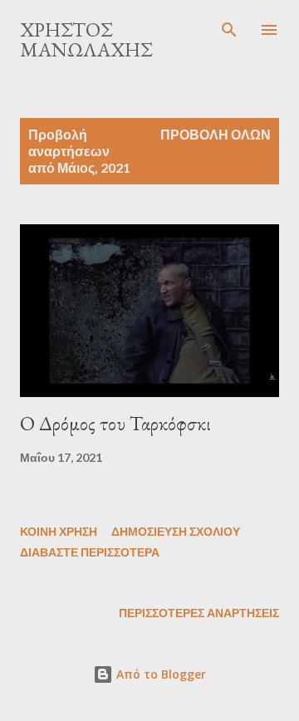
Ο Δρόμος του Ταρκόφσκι (115, 423)
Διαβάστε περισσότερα (89, 552)
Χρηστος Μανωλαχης (86, 39)
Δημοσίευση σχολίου (175, 531)
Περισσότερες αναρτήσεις (199, 613)
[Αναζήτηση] (229, 30)
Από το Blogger (159, 674)
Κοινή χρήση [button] (58, 531)
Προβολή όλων (215, 134)
